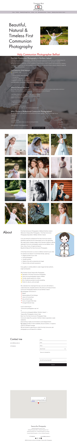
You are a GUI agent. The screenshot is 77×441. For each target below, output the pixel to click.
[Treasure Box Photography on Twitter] (41, 438)
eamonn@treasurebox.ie (15, 343)
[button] (36, 12)
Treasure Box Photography (38, 426)
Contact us (25, 323)
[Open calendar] (65, 348)
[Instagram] (39, 438)
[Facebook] (37, 438)
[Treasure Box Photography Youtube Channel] (35, 438)
